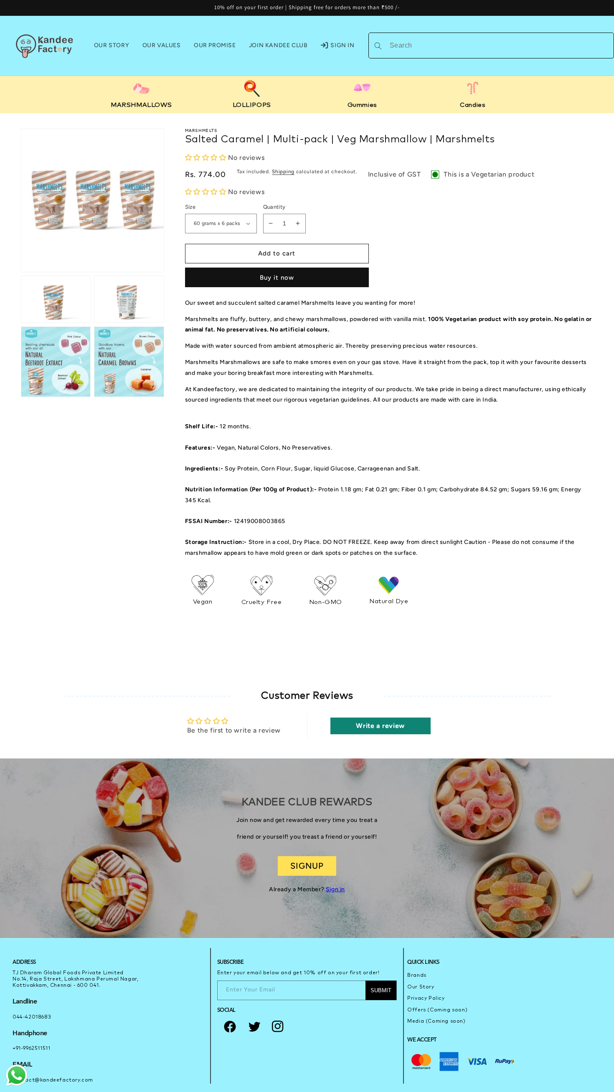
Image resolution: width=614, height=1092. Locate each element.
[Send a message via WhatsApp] (16, 1075)
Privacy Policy (425, 998)
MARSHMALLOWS (141, 105)
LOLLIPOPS (252, 105)
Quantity (274, 207)
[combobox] (491, 45)
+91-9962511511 (31, 1048)
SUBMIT (380, 990)
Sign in (335, 889)
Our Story (420, 987)
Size (190, 207)
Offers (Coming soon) (437, 1010)
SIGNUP (307, 866)
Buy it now (277, 277)
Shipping (283, 171)
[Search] (378, 45)
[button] (205, 158)
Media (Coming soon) (436, 1021)
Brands (416, 975)
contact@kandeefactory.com (53, 1080)
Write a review (380, 726)
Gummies (362, 105)
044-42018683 (32, 1017)
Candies (472, 105)
